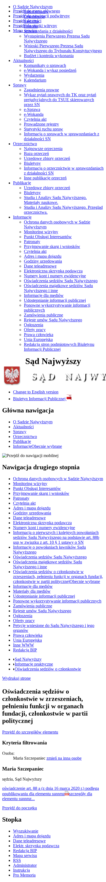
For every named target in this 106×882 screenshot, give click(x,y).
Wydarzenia (34, 75)
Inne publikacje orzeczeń (45, 178)
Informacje (22, 217)
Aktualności (23, 60)
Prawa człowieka (38, 334)
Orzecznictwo (25, 143)
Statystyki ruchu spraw (43, 129)
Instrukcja (21, 870)
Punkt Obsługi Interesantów (48, 236)
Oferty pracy (35, 329)
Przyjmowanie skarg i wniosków (52, 246)
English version (35, 392)
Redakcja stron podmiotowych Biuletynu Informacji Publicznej (59, 347)
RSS (17, 860)
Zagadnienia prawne (41, 90)
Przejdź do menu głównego (36, 11)
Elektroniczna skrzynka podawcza (53, 271)
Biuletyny (32, 163)
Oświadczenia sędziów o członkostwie (48, 669)
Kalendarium (35, 80)
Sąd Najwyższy (28, 659)
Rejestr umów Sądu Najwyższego (53, 320)
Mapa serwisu (25, 30)
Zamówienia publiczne (43, 315)
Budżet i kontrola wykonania (49, 55)
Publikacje (22, 183)
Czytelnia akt (35, 119)
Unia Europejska (38, 339)
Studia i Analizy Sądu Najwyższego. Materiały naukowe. (55, 200)
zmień (64, 758)
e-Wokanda (33, 114)
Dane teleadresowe (40, 266)
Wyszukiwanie (25, 831)
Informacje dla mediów (44, 295)
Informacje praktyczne (34, 664)
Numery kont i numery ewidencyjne (55, 276)
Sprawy (19, 85)
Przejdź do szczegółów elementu (30, 732)
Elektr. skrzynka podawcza (36, 845)
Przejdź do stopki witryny (35, 25)
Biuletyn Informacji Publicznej (40, 398)
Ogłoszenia (33, 324)
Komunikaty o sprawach (45, 65)
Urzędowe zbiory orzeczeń (47, 158)
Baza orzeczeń (36, 153)
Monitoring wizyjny (41, 231)
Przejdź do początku (19, 808)
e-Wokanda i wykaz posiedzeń (50, 70)
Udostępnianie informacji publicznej (55, 300)
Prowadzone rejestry (41, 124)
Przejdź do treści (27, 20)
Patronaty (32, 241)
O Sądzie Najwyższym (32, 6)
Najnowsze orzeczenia (43, 148)
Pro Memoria (24, 875)
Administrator (25, 865)
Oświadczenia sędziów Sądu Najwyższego (61, 280)
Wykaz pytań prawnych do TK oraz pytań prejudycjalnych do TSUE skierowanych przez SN (60, 99)
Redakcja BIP (25, 850)
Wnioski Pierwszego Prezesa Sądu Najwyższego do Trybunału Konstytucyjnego (63, 48)
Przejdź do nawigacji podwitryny (41, 16)
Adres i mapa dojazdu (42, 256)
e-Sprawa (32, 109)
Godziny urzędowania (43, 261)
